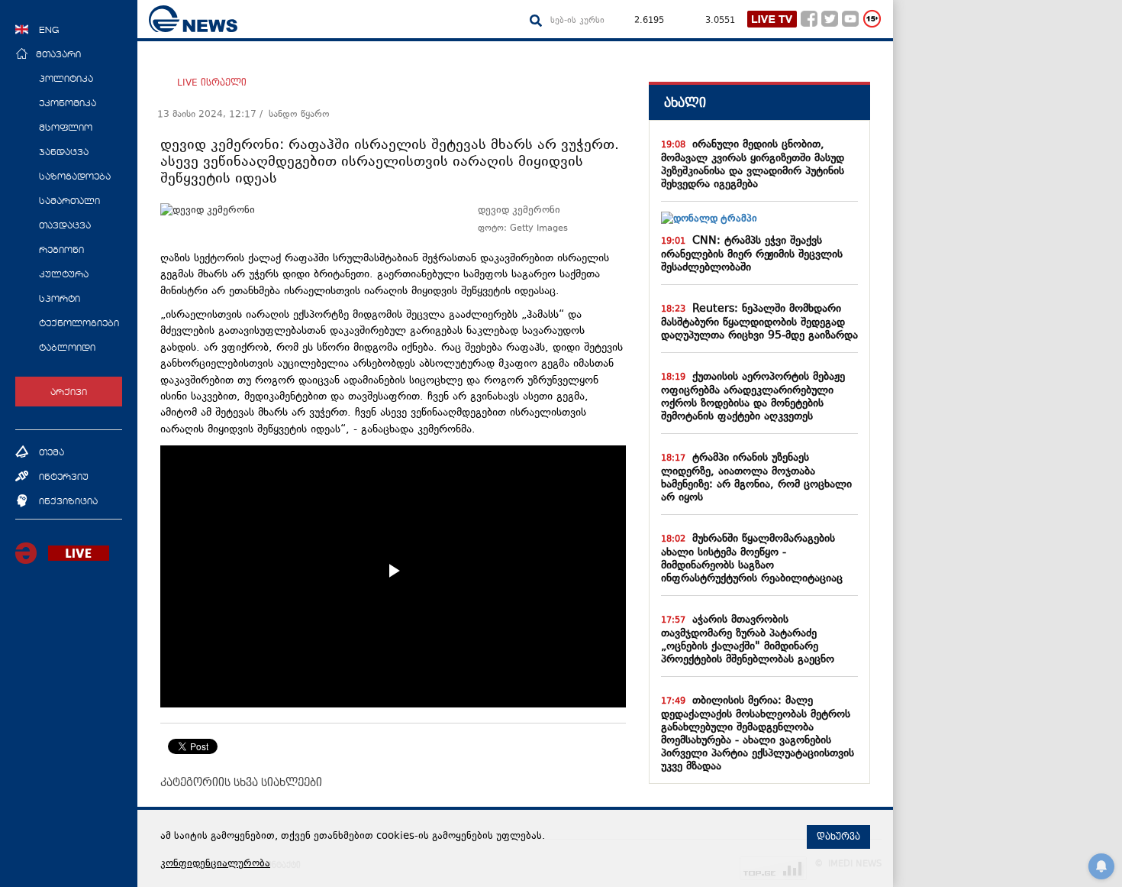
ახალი (685, 102)
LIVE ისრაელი (212, 82)
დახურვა (838, 836)
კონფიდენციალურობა (215, 864)
